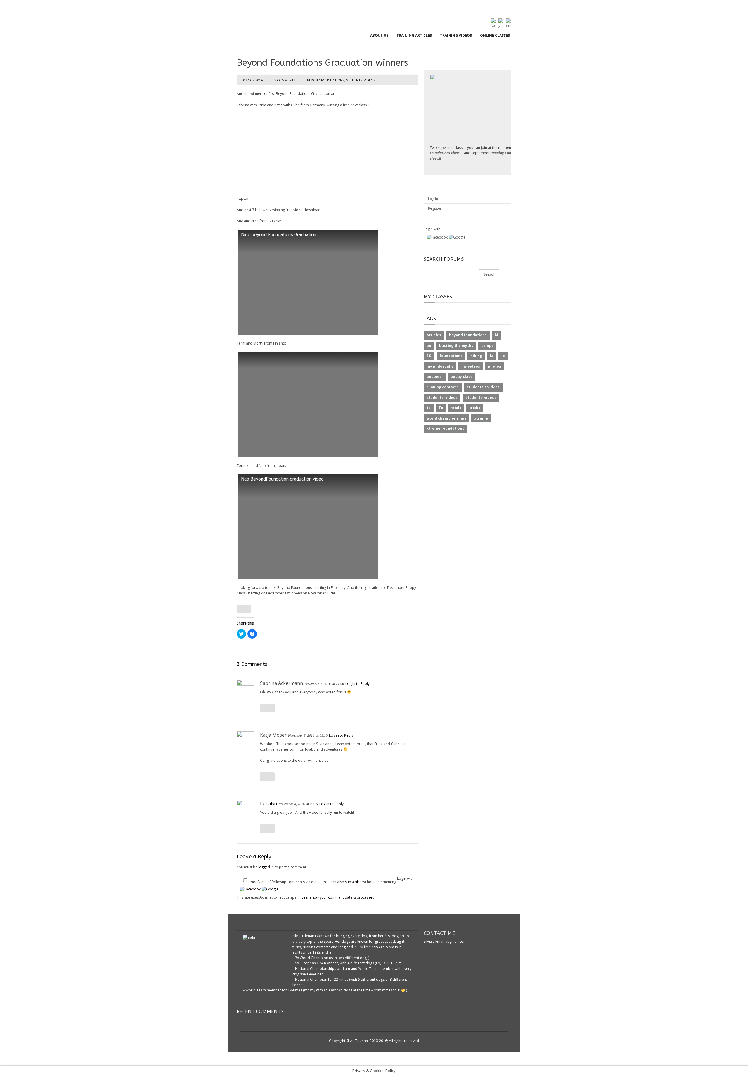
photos (494, 366)
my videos (470, 366)
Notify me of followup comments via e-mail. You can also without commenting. (323, 881)
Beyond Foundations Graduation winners (322, 62)
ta (429, 407)
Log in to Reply (357, 683)
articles (434, 335)
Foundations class (445, 152)
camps (487, 345)
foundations (451, 355)
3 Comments (284, 80)
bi (496, 335)
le (503, 355)
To (441, 407)
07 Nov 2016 (253, 80)
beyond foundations (325, 80)
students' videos (360, 80)
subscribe (353, 881)
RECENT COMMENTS (260, 1011)
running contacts (443, 387)
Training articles (414, 35)
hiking (476, 355)
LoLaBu (268, 803)
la (492, 355)
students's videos (483, 387)
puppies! (435, 376)
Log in (433, 198)
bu (429, 345)
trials (456, 407)
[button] (251, 889)
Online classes (495, 35)
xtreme (481, 418)
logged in (266, 866)
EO (429, 355)
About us (379, 35)
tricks (474, 407)
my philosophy (440, 366)
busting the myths (456, 345)
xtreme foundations (445, 428)
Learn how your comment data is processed (338, 897)
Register (434, 208)
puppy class (461, 376)
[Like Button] (244, 609)
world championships (446, 418)
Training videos (456, 35)
